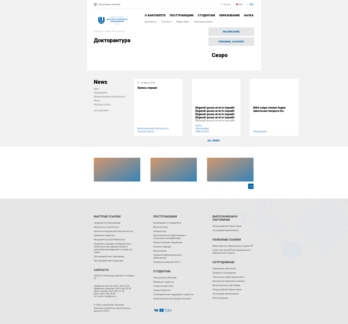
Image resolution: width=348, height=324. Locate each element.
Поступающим (181, 15)
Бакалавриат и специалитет (167, 223)
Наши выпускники (203, 21)
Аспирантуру (159, 231)
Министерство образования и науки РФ (232, 246)
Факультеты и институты (106, 227)
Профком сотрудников (224, 272)
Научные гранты (102, 104)
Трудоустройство (162, 290)
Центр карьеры (220, 298)
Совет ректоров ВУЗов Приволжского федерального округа (231, 251)
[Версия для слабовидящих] (251, 4)
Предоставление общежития (167, 242)
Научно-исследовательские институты (113, 231)
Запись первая (147, 87)
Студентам (206, 15)
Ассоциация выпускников (225, 230)
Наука (249, 15)
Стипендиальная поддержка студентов (173, 294)
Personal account (231, 41)
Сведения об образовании (107, 223)
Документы (151, 21)
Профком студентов (163, 282)
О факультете (155, 15)
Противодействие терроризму (109, 256)
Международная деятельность (109, 96)
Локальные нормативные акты (228, 277)
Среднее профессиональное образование (167, 256)
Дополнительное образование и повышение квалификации (169, 236)
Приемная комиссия (104, 235)
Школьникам (160, 251)
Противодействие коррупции (108, 260)
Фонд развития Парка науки (226, 226)
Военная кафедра (162, 246)
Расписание (231, 31)
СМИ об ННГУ (202, 131)
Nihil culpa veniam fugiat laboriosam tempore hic (269, 109)
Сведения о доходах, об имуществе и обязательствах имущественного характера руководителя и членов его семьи (113, 248)
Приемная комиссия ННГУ (166, 262)
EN (240, 4)
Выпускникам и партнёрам (226, 285)
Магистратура (160, 227)
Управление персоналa (224, 268)
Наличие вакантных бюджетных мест (172, 298)
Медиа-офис (182, 21)
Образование (229, 15)
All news (213, 140)
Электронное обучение (164, 277)
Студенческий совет (163, 286)
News (96, 88)
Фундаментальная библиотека (109, 239)
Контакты (166, 21)
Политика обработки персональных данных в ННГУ (112, 309)
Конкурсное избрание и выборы (228, 281)
